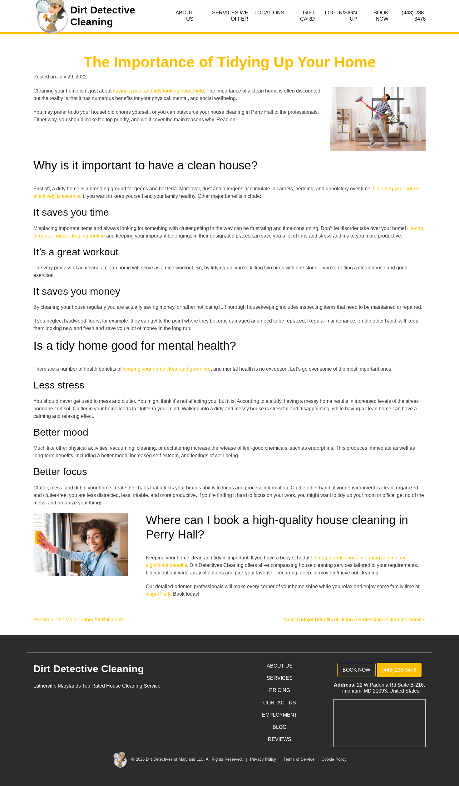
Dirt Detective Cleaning (88, 668)
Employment (279, 715)
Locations (269, 13)
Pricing (279, 690)
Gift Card (307, 16)
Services (280, 678)
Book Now (380, 16)
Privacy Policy (264, 759)
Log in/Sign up (341, 16)
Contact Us (279, 702)
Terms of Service (300, 759)
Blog (279, 727)
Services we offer (230, 16)
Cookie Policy (334, 759)
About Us (184, 16)
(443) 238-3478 (414, 16)
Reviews (279, 739)
